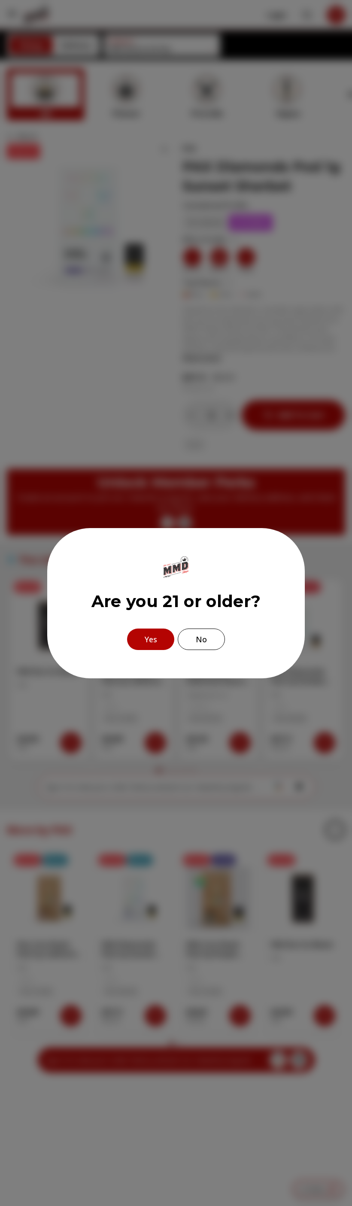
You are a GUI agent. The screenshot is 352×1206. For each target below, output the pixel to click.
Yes (151, 639)
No (201, 639)
